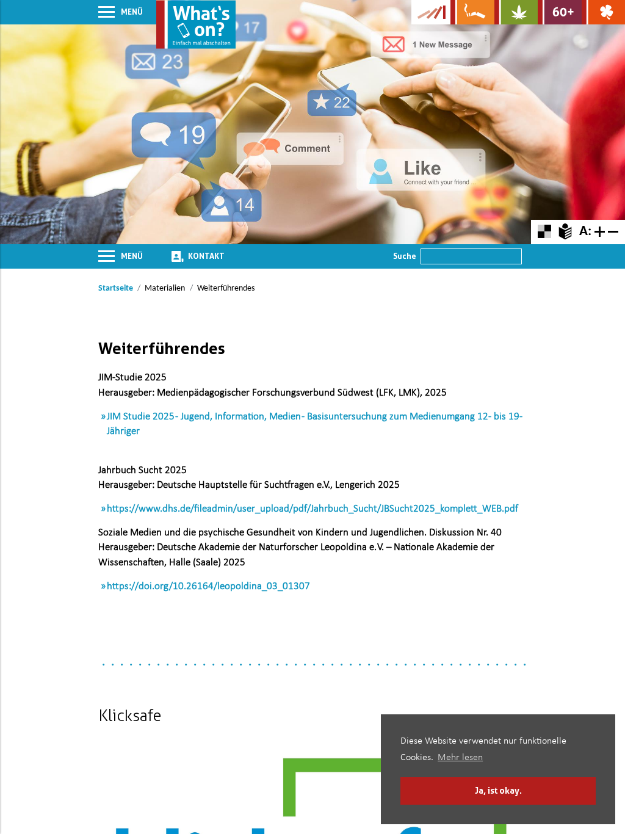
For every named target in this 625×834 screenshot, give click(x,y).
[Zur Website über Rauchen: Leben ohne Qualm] (472, 12)
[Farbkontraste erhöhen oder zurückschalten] (544, 231)
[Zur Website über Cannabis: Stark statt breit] (516, 12)
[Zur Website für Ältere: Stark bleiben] (559, 12)
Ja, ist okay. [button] (498, 790)
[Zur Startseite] (196, 24)
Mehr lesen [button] (460, 758)
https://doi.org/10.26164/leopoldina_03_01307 (208, 586)
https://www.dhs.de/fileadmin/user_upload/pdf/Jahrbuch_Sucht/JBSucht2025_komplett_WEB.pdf (312, 509)
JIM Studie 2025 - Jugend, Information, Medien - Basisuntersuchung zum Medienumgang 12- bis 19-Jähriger (314, 424)
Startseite (115, 288)
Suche (404, 256)
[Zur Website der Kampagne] (430, 12)
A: (585, 232)
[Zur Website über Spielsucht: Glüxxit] (603, 12)
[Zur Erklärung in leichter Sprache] (565, 231)
